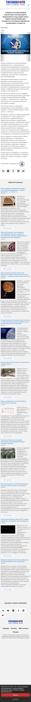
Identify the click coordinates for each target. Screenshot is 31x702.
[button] (3, 46)
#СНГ (2, 30)
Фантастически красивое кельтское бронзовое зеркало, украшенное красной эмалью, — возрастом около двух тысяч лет (15, 274)
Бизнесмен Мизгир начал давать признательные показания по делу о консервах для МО (13, 441)
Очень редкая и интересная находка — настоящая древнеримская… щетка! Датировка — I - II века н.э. (13, 190)
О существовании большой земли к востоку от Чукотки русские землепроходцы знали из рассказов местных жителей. (15, 321)
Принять (15, 695)
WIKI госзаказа (23, 628)
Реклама (15, 632)
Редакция (6, 628)
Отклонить (15, 699)
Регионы (14, 628)
